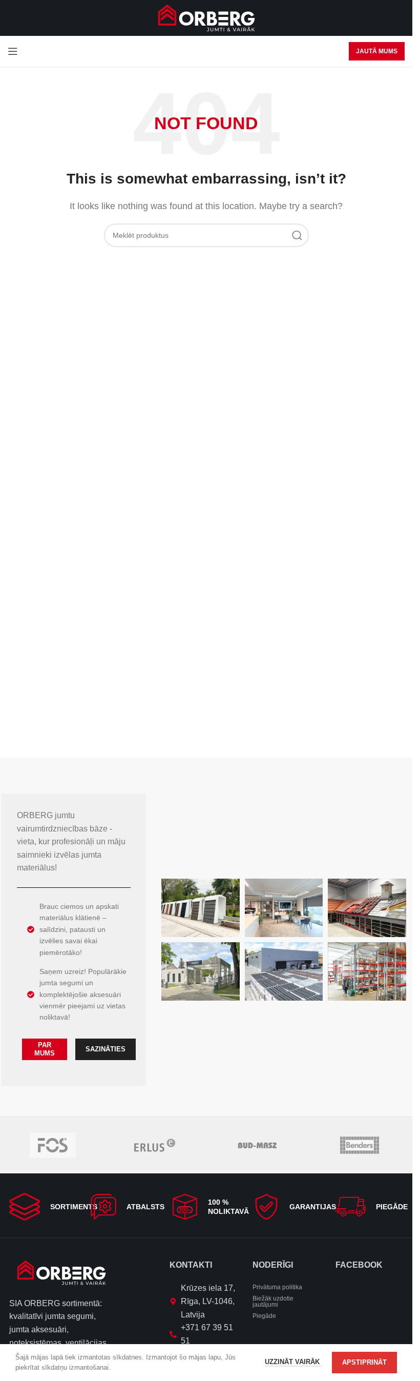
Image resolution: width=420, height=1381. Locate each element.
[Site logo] (206, 17)
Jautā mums (376, 51)
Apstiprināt (364, 1362)
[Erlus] (155, 1145)
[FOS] (53, 1145)
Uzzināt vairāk (293, 1362)
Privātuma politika (277, 1287)
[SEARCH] (297, 235)
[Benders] (359, 1145)
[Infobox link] (43, 1206)
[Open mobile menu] (13, 51)
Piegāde (264, 1315)
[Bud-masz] (257, 1145)
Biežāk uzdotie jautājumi (273, 1301)
